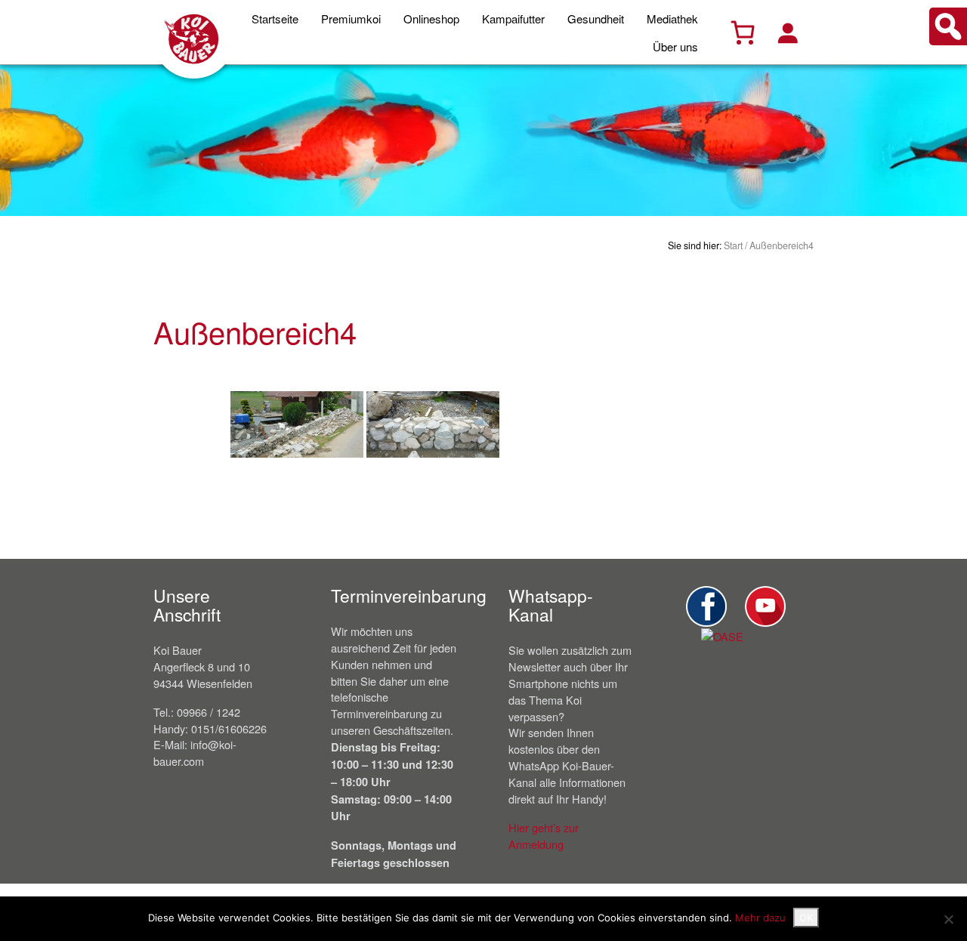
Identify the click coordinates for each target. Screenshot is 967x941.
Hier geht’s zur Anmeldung (543, 835)
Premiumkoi (351, 18)
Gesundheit (595, 18)
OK (806, 918)
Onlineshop (431, 18)
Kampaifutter (513, 18)
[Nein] (948, 919)
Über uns (675, 46)
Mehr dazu (760, 918)
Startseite (275, 18)
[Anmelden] (787, 32)
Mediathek (672, 18)
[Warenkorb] (742, 32)
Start (733, 245)
